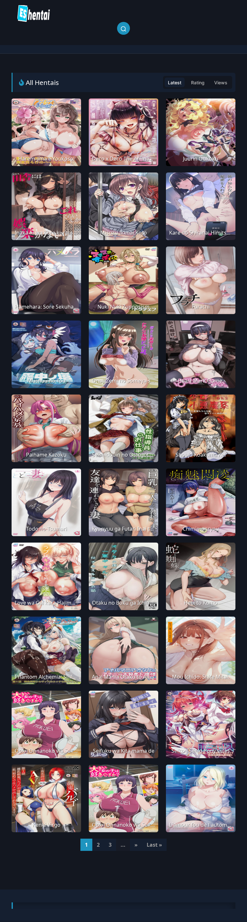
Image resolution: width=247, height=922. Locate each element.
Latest (174, 82)
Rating (198, 82)
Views (220, 82)
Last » (154, 844)
